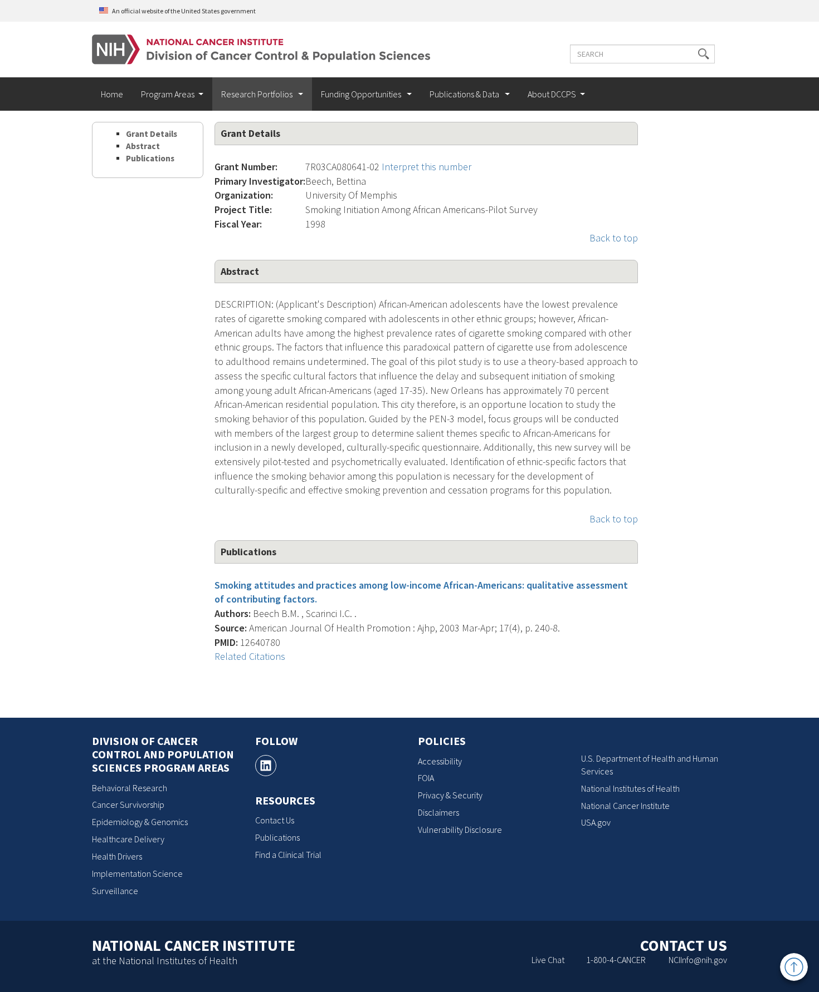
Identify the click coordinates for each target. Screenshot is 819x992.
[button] (703, 54)
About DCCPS (552, 94)
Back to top (613, 237)
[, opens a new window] (265, 765)
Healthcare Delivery (128, 839)
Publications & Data (465, 94)
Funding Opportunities (362, 94)
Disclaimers (438, 812)
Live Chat (548, 959)
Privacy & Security (450, 795)
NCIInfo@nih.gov (698, 959)
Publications (150, 158)
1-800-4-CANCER (616, 959)
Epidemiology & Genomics (140, 821)
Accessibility (440, 761)
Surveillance (115, 890)
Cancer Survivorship (128, 804)
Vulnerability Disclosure (460, 829)
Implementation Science (137, 873)
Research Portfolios (257, 94)
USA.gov (596, 822)
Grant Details (151, 134)
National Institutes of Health (630, 788)
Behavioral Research (129, 787)
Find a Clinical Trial (288, 854)
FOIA (426, 777)
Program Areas (167, 94)
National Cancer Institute (625, 805)
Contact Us (274, 820)
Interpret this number (426, 166)
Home (112, 94)
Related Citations (249, 656)
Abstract (143, 146)
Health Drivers (117, 856)
